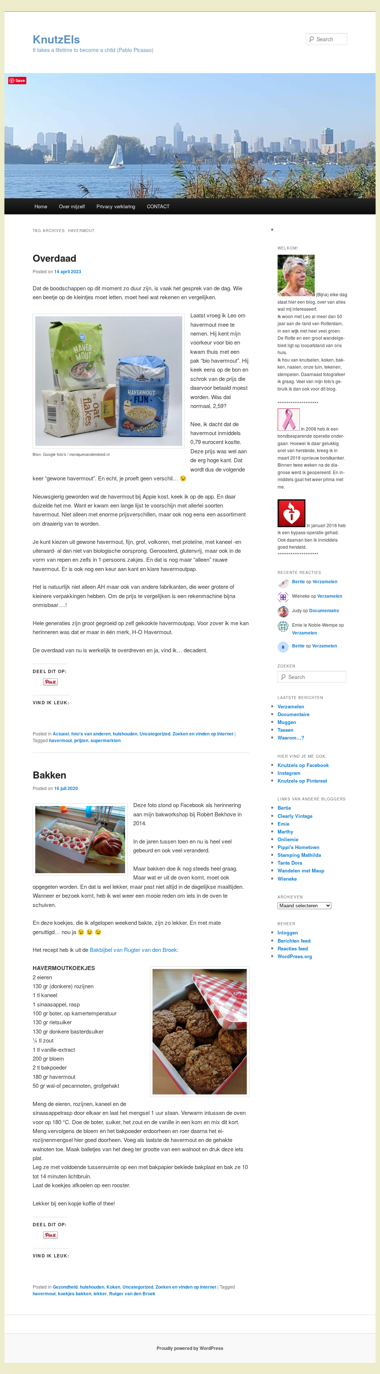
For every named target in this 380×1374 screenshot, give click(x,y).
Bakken (49, 774)
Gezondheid (65, 1286)
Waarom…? (291, 737)
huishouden (125, 733)
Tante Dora (290, 862)
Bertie (298, 581)
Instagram (289, 772)
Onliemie (288, 839)
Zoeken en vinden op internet (203, 733)
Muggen (287, 721)
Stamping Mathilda (299, 854)
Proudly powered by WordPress (190, 1348)
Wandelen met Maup (301, 870)
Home (41, 206)
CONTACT (158, 206)
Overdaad (54, 258)
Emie (283, 823)
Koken (113, 1286)
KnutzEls (56, 39)
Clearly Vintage (295, 815)
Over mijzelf (72, 206)
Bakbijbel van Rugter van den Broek (133, 949)
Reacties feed (293, 948)
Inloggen (288, 932)
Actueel (61, 733)
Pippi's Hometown (299, 847)
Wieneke (287, 878)
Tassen (286, 729)
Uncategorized (155, 733)
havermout (60, 740)
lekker (100, 1293)
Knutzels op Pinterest (302, 780)
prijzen (81, 740)
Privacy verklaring (115, 206)
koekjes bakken (74, 1293)
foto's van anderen (91, 733)
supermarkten (106, 740)
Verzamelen (324, 581)
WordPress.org (295, 956)
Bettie (298, 645)
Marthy (285, 831)
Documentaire (324, 610)
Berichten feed (294, 940)
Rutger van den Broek (132, 1293)
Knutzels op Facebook (303, 764)
